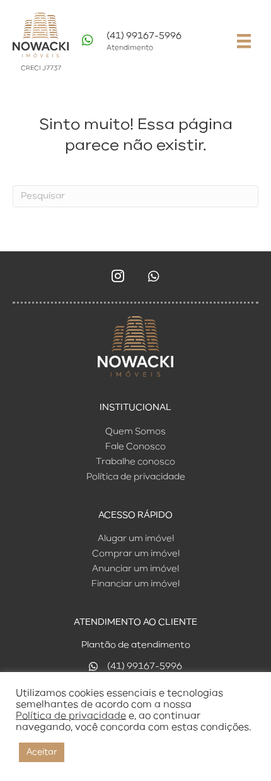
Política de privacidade (71, 716)
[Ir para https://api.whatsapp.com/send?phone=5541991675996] (149, 44)
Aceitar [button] (41, 752)
